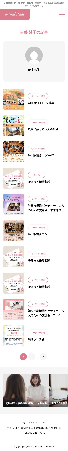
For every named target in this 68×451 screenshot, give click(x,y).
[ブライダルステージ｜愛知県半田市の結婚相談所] (15, 14)
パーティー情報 (38, 96)
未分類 (36, 175)
